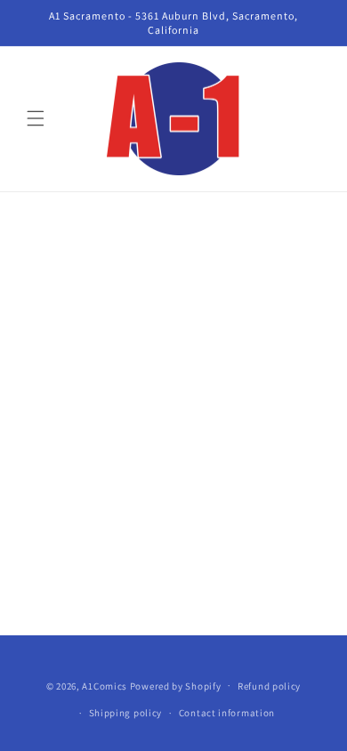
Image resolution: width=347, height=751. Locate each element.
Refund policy (269, 686)
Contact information (227, 713)
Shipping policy (126, 713)
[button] (35, 118)
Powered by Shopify (176, 685)
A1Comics (104, 685)
